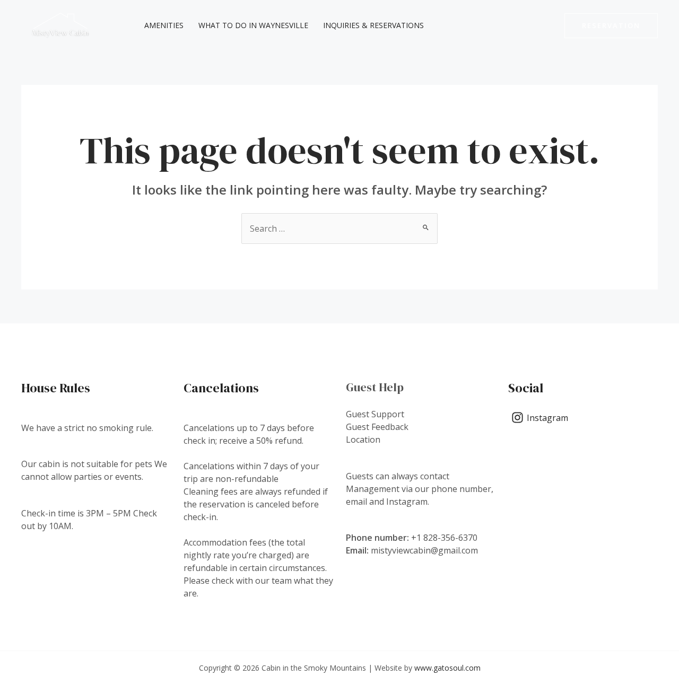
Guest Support (375, 414)
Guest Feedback (377, 427)
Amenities (164, 25)
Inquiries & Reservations (373, 25)
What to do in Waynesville (253, 25)
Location (363, 439)
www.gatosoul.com (447, 668)
